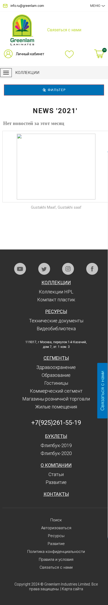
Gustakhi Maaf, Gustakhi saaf (56, 207)
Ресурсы (56, 311)
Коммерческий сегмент (56, 391)
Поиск (56, 520)
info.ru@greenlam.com (27, 6)
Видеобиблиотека (56, 328)
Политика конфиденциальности (56, 551)
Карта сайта (72, 589)
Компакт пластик (56, 299)
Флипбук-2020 (56, 453)
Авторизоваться (56, 528)
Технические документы (56, 320)
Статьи (56, 474)
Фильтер (56, 90)
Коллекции (56, 282)
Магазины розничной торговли (56, 399)
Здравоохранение (56, 367)
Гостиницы (56, 383)
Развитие (56, 482)
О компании (56, 465)
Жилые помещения (56, 406)
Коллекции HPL (56, 291)
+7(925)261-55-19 (56, 422)
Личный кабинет (30, 54)
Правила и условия (56, 559)
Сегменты (56, 358)
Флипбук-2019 (56, 445)
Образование (56, 375)
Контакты (56, 494)
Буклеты (56, 436)
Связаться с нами (56, 567)
